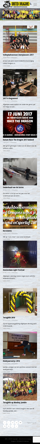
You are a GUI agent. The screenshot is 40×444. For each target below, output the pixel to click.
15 (12, 422)
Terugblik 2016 (9, 317)
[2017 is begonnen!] (20, 82)
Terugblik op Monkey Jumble (15, 402)
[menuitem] (29, 4)
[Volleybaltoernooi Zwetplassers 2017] (20, 39)
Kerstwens (7, 230)
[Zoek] (29, 4)
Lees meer (6, 66)
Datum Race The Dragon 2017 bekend (18, 139)
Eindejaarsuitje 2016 (11, 361)
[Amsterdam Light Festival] (20, 254)
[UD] (16, 4)
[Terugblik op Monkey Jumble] (20, 386)
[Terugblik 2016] (20, 301)
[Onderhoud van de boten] (20, 171)
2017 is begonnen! (10, 98)
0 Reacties (14, 57)
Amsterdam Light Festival (13, 270)
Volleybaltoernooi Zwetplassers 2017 (18, 54)
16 (16, 422)
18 (4, 426)
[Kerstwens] (20, 215)
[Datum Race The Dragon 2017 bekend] (20, 124)
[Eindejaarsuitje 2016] (20, 345)
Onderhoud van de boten (13, 187)
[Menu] (34, 4)
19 (8, 426)
